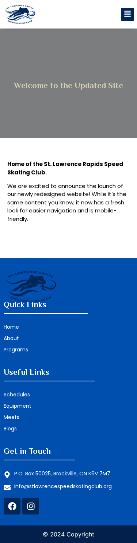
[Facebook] (12, 506)
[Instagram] (30, 506)
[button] (127, 14)
